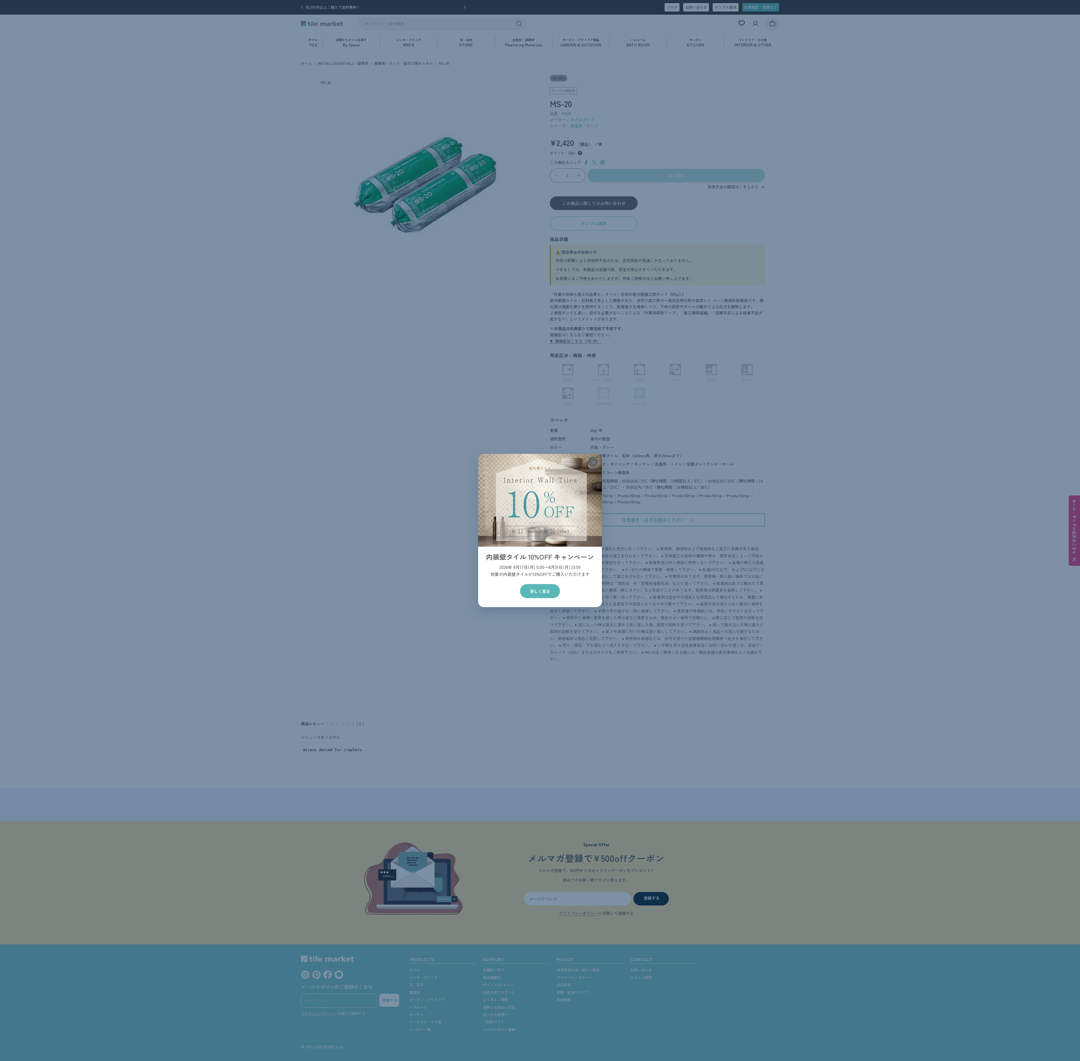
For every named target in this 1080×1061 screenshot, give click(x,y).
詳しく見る (540, 591)
